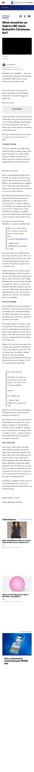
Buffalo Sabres (6, 17)
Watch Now (28, 2)
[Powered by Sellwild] (29, 631)
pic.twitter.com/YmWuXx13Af (17, 239)
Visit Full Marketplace (25, 519)
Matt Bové (12, 65)
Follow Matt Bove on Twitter (12, 502)
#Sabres (14, 396)
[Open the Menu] (3, 2)
